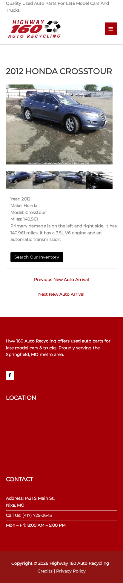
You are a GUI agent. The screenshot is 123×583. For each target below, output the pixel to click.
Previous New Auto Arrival (61, 279)
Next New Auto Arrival (61, 294)
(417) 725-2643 (37, 515)
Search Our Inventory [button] (36, 257)
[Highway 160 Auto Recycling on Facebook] (10, 375)
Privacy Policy (71, 571)
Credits (45, 571)
